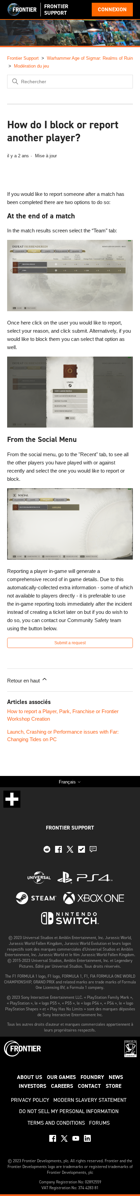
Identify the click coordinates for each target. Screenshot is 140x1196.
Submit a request (70, 642)
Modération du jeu (31, 66)
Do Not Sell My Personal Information (69, 1111)
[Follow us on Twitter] (70, 850)
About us (29, 1077)
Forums (99, 1122)
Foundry (92, 1077)
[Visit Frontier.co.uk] (22, 1055)
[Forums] (93, 850)
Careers (62, 1086)
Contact (89, 1086)
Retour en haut (24, 680)
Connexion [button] (112, 9)
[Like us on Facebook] (58, 850)
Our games (61, 1077)
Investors (32, 1086)
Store (113, 1086)
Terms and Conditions (56, 1122)
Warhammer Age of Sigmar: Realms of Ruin (90, 58)
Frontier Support (23, 58)
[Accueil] (22, 9)
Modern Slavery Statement (89, 1100)
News (116, 1077)
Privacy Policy (30, 1100)
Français (68, 781)
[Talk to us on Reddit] (46, 850)
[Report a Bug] (81, 850)
